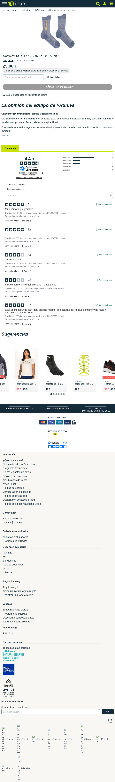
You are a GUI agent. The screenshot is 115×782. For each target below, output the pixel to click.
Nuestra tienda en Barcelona (19, 464)
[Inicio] (2, 10)
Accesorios (12, 10)
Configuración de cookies (17, 491)
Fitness (7, 568)
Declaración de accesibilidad (19, 499)
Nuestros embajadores (15, 537)
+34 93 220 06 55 (13, 518)
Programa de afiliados (15, 541)
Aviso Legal (9, 484)
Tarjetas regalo (11, 587)
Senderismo (9, 560)
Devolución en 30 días (57, 408)
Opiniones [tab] (10, 148)
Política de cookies (13, 488)
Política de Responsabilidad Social (22, 503)
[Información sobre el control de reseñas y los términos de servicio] (42, 173)
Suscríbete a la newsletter (14, 707)
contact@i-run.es (12, 522)
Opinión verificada (105, 204)
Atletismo (8, 572)
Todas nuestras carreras (16, 648)
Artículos (8, 633)
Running (7, 552)
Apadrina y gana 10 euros (17, 621)
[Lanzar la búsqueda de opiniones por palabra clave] (111, 195)
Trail (5, 556)
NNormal (39, 10)
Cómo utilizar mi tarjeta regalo (19, 591)
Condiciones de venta (15, 480)
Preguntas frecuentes (15, 468)
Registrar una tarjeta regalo (18, 595)
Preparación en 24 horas (19, 408)
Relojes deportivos (13, 564)
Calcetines (26, 10)
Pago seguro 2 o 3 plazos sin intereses (96, 409)
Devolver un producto (15, 476)
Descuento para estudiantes (18, 617)
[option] (57, 31)
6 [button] (66, 396)
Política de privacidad (15, 495)
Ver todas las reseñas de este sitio (29, 178)
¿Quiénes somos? (13, 460)
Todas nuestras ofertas (15, 609)
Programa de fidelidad (15, 613)
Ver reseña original (12, 221)
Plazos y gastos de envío (17, 472)
